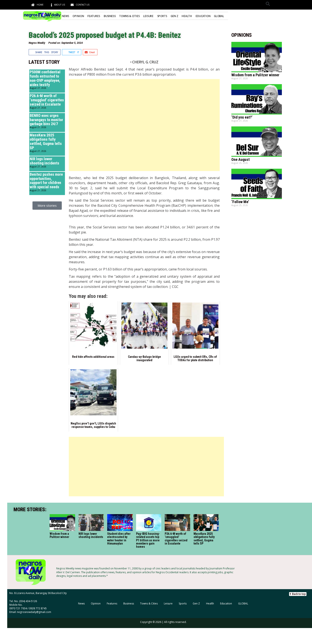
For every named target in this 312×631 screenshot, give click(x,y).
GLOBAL (219, 15)
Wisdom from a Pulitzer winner (255, 75)
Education (203, 15)
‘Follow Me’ (240, 201)
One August (240, 159)
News (65, 15)
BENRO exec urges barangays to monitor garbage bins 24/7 (46, 119)
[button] (267, 3)
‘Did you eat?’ (241, 117)
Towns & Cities (129, 15)
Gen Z (174, 15)
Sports (162, 15)
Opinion (78, 15)
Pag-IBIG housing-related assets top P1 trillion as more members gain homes (148, 540)
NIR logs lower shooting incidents (44, 161)
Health (187, 15)
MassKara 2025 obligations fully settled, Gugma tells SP (46, 141)
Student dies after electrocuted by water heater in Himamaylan (119, 538)
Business (110, 15)
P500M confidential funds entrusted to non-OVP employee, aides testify (45, 78)
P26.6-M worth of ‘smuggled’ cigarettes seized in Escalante (47, 99)
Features (93, 15)
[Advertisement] (144, 125)
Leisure (148, 15)
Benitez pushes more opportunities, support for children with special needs (46, 180)
